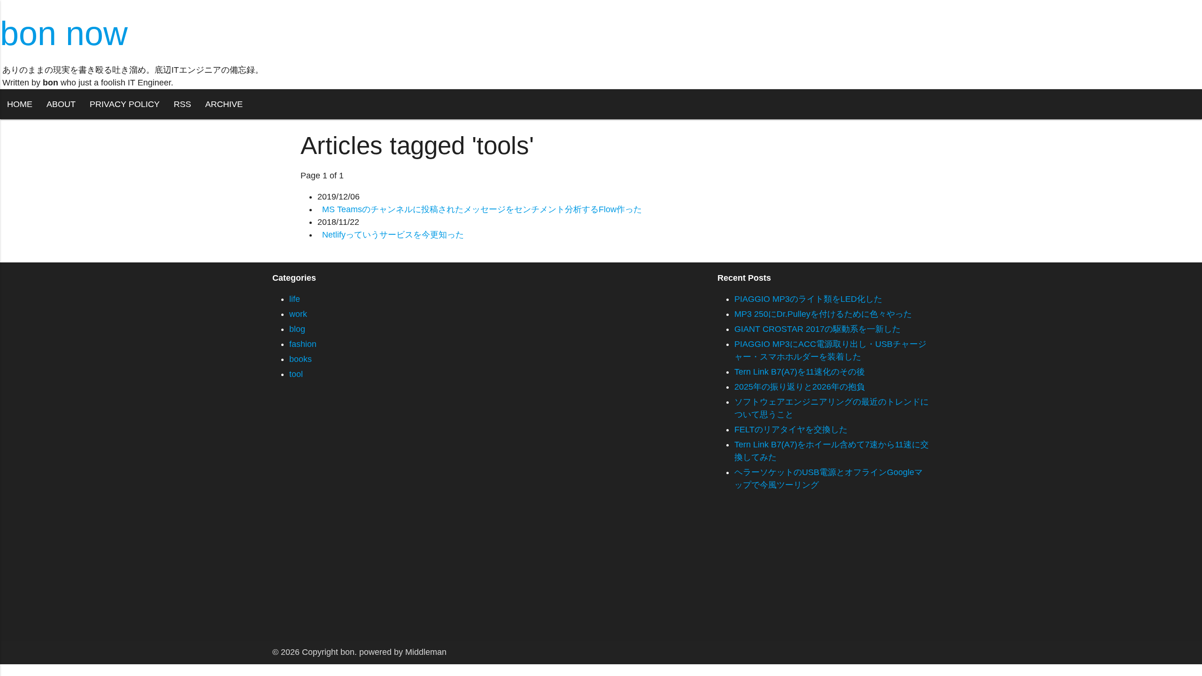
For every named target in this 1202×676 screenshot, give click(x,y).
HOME (19, 104)
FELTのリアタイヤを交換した (791, 429)
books (300, 359)
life (294, 299)
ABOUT (61, 104)
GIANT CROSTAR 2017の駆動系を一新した (817, 329)
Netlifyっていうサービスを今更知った (393, 234)
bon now (64, 33)
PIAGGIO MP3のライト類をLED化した (808, 299)
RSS (182, 104)
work (298, 314)
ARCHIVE (224, 104)
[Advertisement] (281, 575)
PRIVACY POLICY (125, 104)
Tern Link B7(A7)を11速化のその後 (799, 371)
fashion (302, 344)
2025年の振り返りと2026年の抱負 (799, 387)
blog (297, 329)
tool (296, 374)
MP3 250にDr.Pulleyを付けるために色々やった (823, 314)
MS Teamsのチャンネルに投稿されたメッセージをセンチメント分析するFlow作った (482, 209)
